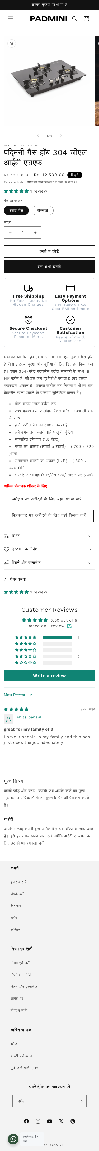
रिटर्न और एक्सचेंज (24, 987)
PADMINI (56, 1145)
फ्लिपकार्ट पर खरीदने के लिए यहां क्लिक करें (49, 515)
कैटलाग (16, 906)
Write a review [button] (49, 675)
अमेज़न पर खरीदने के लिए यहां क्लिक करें (47, 498)
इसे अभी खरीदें (49, 266)
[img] (16, 709)
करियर (15, 930)
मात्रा (7, 222)
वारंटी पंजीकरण (21, 1056)
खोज (14, 1044)
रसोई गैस (16, 210)
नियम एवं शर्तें (20, 963)
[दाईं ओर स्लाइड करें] (61, 135)
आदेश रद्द (17, 998)
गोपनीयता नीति (21, 975)
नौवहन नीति (19, 1010)
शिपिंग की (32, 182)
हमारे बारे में (19, 882)
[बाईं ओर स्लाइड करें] (38, 135)
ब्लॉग (14, 917)
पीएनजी (42, 210)
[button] (10, 19)
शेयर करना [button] (18, 579)
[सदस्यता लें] (80, 1101)
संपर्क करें (17, 894)
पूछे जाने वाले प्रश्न (25, 1068)
